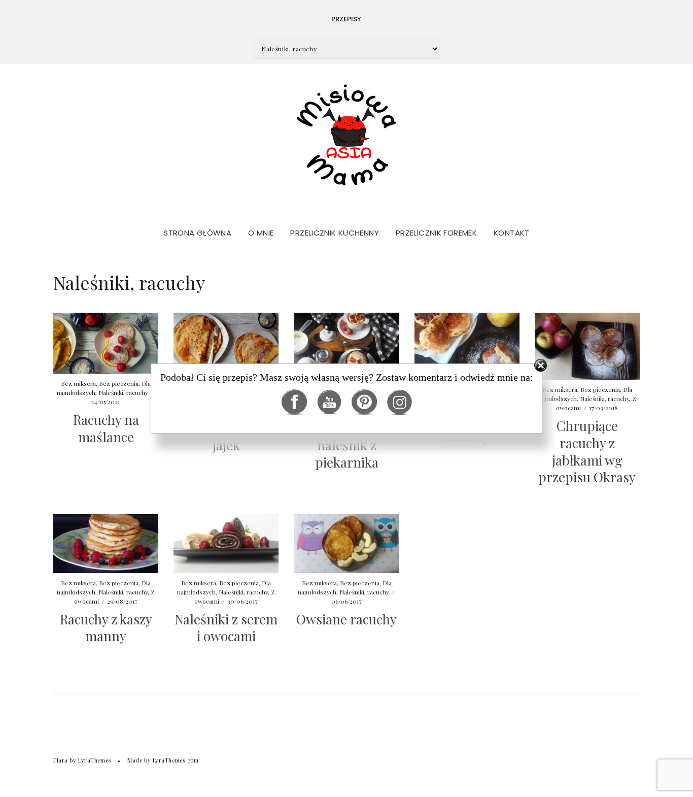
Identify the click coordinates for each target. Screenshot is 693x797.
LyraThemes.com (176, 760)
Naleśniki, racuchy (123, 592)
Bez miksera (78, 583)
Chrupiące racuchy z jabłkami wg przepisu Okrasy (587, 451)
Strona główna (197, 232)
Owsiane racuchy (346, 619)
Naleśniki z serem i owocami (226, 627)
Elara (60, 760)
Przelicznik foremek (436, 232)
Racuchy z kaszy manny (106, 627)
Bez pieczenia (118, 583)
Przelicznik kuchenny (334, 232)
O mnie (260, 232)
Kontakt (512, 232)
